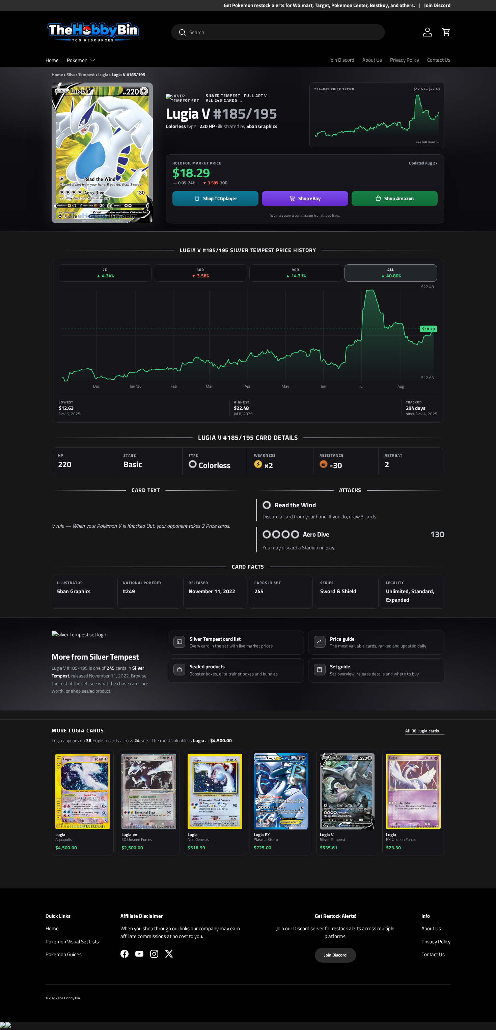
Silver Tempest (80, 74)
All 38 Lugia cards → (424, 731)
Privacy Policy (404, 60)
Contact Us (438, 60)
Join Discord (437, 5)
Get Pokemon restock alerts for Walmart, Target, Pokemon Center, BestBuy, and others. (319, 5)
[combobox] (278, 32)
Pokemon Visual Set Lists (72, 941)
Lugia (103, 74)
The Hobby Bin (68, 998)
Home (52, 60)
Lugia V (188, 113)
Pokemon (77, 60)
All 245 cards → (224, 100)
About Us (372, 60)
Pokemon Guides (64, 954)
